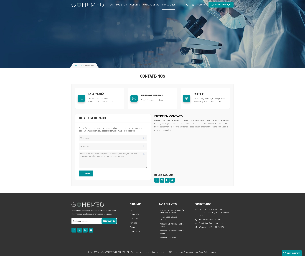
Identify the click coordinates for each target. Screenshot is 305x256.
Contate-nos (168, 5)
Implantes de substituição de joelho (171, 225)
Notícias (133, 223)
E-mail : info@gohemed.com (211, 223)
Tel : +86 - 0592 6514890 (209, 219)
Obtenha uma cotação (222, 5)
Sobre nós (121, 5)
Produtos (135, 5)
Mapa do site (162, 252)
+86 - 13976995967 (105, 102)
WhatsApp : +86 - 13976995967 (212, 227)
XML (171, 252)
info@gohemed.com (155, 100)
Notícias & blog (151, 5)
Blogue (133, 227)
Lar (111, 5)
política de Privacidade (184, 252)
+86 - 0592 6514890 (99, 98)
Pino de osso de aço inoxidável (168, 218)
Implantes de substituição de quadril (171, 232)
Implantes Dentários (167, 238)
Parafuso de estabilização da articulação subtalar (171, 211)
